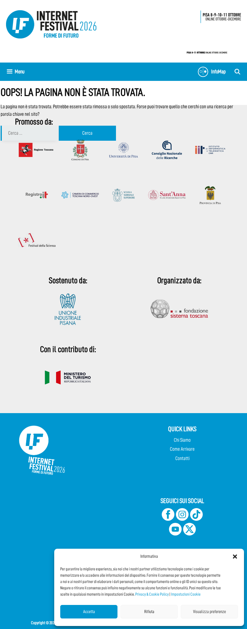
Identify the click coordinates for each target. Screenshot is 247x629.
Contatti (182, 458)
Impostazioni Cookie (186, 594)
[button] (235, 557)
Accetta (89, 611)
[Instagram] (182, 519)
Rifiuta (149, 611)
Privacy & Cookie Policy (152, 594)
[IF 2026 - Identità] (211, 30)
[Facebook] (168, 519)
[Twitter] (189, 533)
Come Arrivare (182, 449)
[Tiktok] (196, 519)
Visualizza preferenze (209, 611)
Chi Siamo (182, 440)
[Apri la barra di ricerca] (237, 72)
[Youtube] (175, 533)
